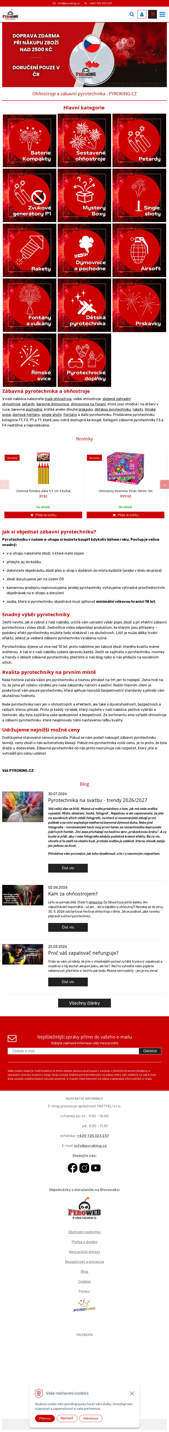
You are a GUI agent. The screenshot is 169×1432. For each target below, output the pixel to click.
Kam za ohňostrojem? (73, 893)
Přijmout (45, 1418)
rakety (138, 409)
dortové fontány (26, 415)
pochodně (34, 409)
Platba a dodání (84, 1242)
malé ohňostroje (58, 399)
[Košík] (152, 14)
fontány (70, 415)
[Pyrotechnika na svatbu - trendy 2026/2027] (22, 806)
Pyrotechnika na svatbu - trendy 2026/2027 (97, 800)
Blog (84, 1272)
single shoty (52, 415)
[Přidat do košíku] (43, 515)
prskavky (86, 409)
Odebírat (150, 1051)
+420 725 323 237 (100, 3)
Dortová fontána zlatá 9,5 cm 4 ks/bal (43, 491)
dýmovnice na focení (88, 404)
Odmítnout (90, 1418)
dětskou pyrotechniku (113, 409)
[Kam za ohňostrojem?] (22, 895)
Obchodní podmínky (84, 1232)
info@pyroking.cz (69, 3)
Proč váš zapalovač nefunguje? (83, 952)
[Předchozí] (4, 484)
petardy (28, 404)
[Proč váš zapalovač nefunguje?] (22, 954)
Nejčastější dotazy (84, 1252)
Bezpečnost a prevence (84, 1262)
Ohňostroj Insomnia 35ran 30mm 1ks (125, 491)
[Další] (164, 484)
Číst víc (68, 868)
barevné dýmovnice (53, 404)
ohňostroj (95, 902)
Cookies (84, 1281)
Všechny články (84, 1003)
